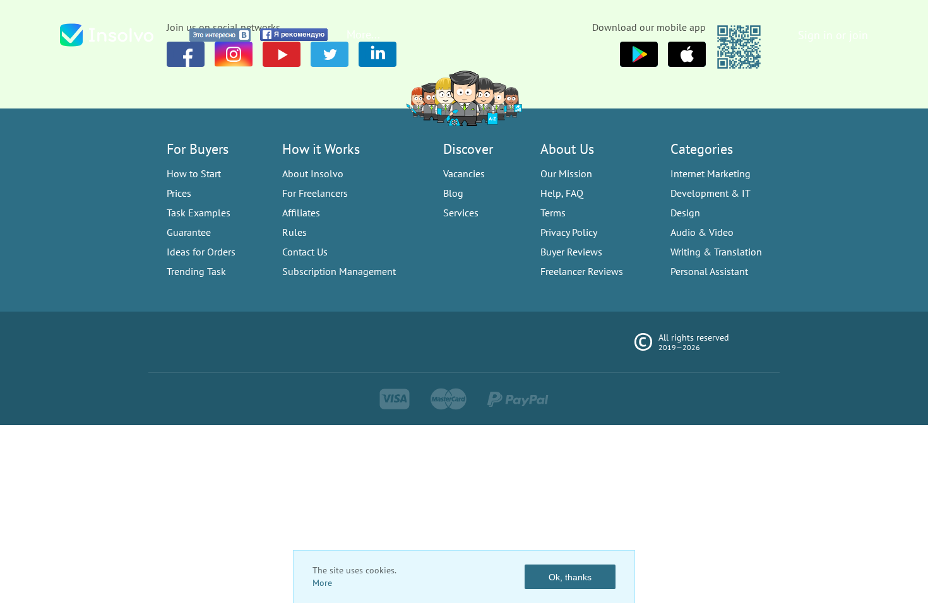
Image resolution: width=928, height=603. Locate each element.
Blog (453, 193)
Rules (294, 232)
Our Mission (566, 173)
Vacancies (464, 173)
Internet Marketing (710, 173)
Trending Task (196, 271)
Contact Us (305, 251)
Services (461, 212)
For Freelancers (315, 193)
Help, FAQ (561, 193)
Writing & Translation (716, 251)
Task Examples (198, 212)
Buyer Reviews (571, 251)
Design (685, 212)
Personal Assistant (709, 271)
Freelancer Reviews (581, 271)
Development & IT (710, 193)
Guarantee (189, 232)
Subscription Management (339, 271)
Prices (179, 193)
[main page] (120, 35)
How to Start (194, 173)
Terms (553, 212)
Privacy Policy (568, 232)
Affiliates (301, 212)
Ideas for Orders (201, 251)
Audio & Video (702, 232)
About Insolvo (312, 173)
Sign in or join (833, 35)
